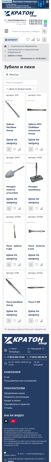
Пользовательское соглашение (20, 380)
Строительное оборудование (24, 46)
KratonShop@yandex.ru (17, 20)
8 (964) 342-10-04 (35, 24)
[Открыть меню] (6, 31)
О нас (7, 377)
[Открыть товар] (14, 123)
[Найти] (44, 31)
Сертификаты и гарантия (17, 404)
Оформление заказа (14, 393)
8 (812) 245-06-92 (35, 22)
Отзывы (8, 407)
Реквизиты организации (16, 396)
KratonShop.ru (38, 453)
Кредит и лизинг (12, 400)
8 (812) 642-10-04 (35, 20)
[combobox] (28, 31)
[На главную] (20, 14)
